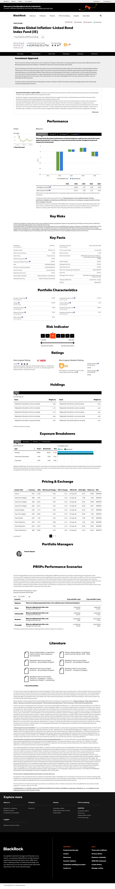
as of (15, 596)
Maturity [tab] (35, 441)
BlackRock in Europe (9, 810)
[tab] (23, 139)
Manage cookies (97, 868)
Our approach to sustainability (11, 812)
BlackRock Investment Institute (11, 825)
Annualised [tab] (62, 134)
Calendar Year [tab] (42, 134)
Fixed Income (81, 813)
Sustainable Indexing (83, 810)
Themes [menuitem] (52, 16)
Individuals (96, 1)
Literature (94, 54)
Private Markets (57, 812)
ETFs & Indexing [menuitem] (64, 16)
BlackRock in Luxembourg (10, 808)
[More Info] (60, 44)
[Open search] (101, 15)
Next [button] (55, 536)
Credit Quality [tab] (46, 441)
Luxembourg (106, 1)
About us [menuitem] (33, 16)
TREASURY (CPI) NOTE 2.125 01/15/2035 (27, 404)
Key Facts (52, 54)
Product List (31, 808)
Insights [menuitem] (76, 16)
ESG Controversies (68, 703)
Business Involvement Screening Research (30, 703)
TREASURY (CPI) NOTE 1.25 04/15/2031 (72, 404)
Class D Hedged (19, 510)
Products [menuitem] (43, 16)
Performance (36, 54)
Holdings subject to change (21, 426)
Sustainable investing (58, 808)
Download (98, 22)
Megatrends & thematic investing (61, 810)
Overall (15, 364)
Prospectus (89, 22)
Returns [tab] (39, 129)
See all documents (31, 686)
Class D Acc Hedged (21, 497)
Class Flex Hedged (20, 514)
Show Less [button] (95, 112)
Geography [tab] (26, 441)
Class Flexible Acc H (21, 530)
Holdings (80, 54)
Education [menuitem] (86, 16)
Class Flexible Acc (20, 522)
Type (15, 448)
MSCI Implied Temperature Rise (84, 703)
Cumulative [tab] (74, 134)
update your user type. (45, 8)
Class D (17, 493)
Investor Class (18, 490)
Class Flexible (19, 518)
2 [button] (53, 536)
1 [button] (50, 536)
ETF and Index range (83, 817)
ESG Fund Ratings (78, 701)
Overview (20, 54)
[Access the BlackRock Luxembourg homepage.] (14, 850)
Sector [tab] (17, 441)
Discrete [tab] (52, 134)
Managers (66, 54)
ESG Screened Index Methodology (52, 703)
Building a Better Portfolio (84, 815)
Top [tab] (16, 392)
